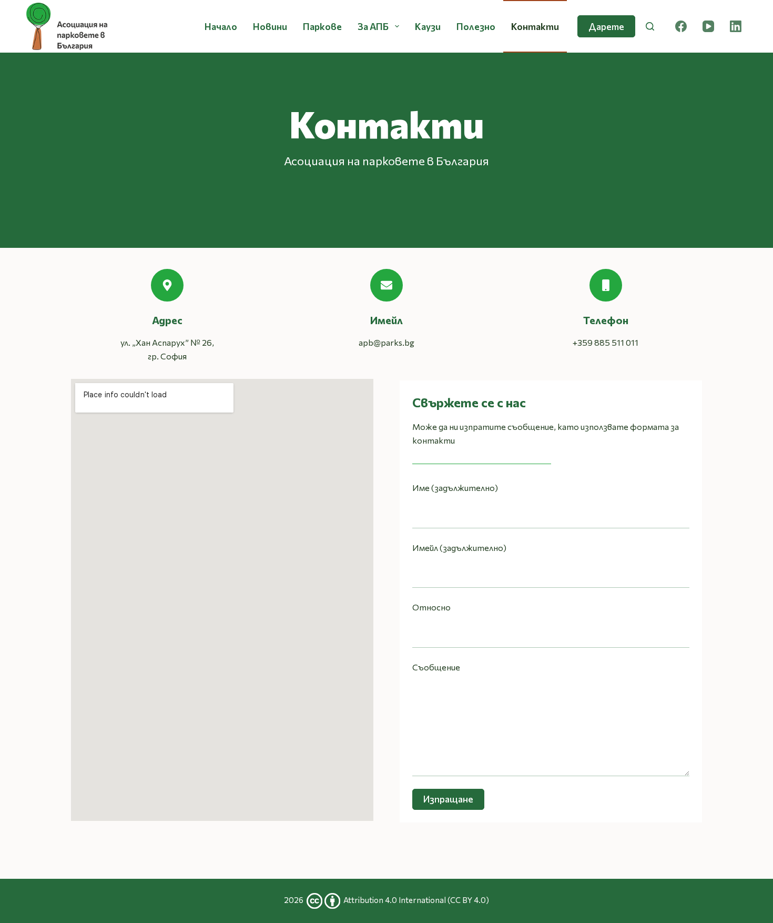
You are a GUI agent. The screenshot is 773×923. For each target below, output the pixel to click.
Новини (270, 26)
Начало (221, 26)
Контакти (535, 26)
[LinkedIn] (735, 26)
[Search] (650, 26)
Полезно (475, 26)
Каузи (428, 26)
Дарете (606, 26)
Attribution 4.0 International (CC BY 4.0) (416, 900)
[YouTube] (708, 26)
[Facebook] (681, 26)
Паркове (322, 26)
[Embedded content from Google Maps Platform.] (222, 600)
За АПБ (373, 26)
